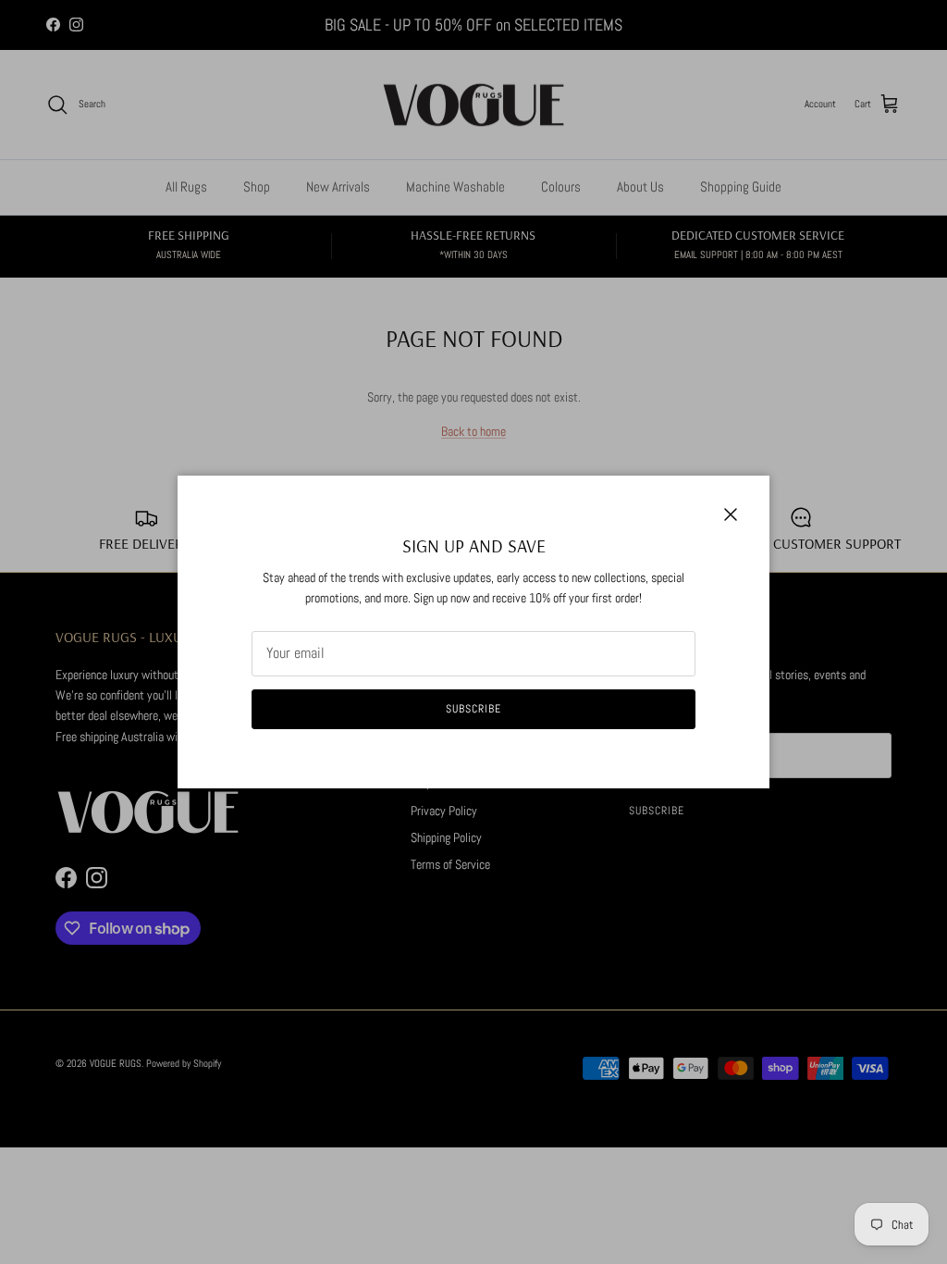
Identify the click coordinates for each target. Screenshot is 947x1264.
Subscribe (473, 708)
